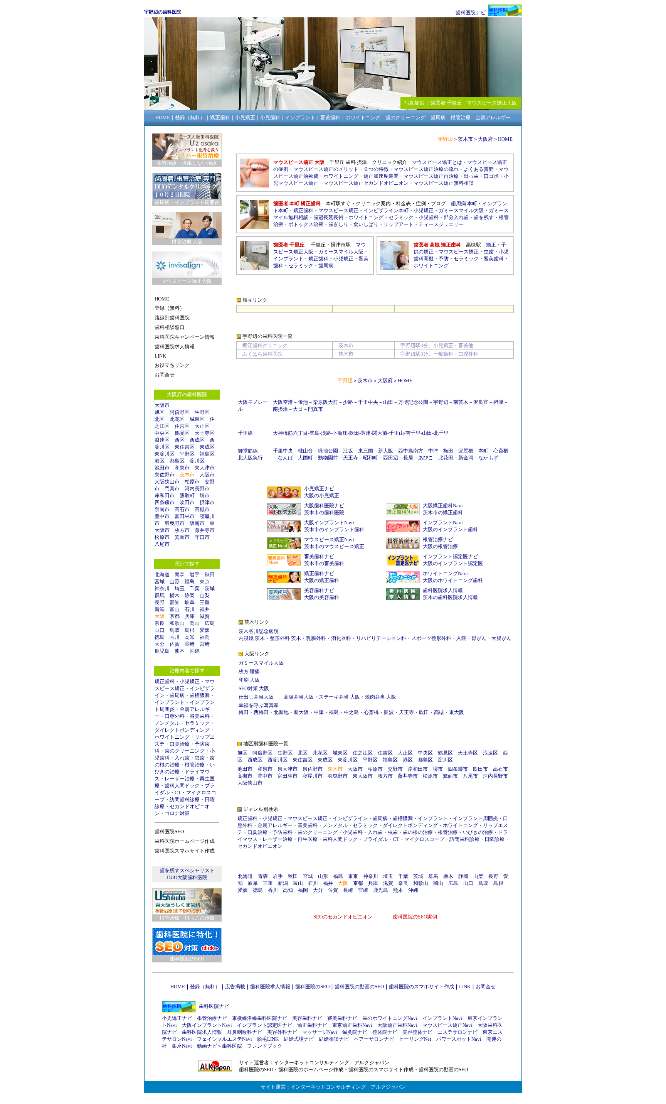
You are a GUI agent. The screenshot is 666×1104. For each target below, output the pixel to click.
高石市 (182, 509)
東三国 (365, 451)
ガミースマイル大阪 (461, 210)
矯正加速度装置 (381, 176)
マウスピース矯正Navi (329, 539)
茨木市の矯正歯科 (443, 512)
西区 (180, 440)
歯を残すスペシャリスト (187, 870)
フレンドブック (264, 1046)
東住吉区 (185, 447)
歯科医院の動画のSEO (359, 986)
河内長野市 (197, 488)
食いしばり (365, 224)
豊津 (366, 433)
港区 (160, 461)
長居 (408, 458)
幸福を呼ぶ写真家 (259, 705)
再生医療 (308, 839)
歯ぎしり (338, 224)
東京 (205, 581)
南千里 (412, 433)
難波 (389, 712)
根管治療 (195, 765)
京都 (175, 616)
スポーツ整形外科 (431, 638)
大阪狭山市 (167, 481)
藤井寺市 (205, 530)
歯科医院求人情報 (443, 590)
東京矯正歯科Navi (352, 1025)
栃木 (175, 595)
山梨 (205, 595)
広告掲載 (235, 986)
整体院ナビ (384, 1032)
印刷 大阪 (249, 680)
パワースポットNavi (458, 1039)
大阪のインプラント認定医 (453, 563)
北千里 (441, 433)
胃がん (478, 638)
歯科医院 (232, 1046)
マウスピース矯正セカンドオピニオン (366, 183)
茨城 (210, 588)
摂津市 (207, 502)
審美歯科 (200, 716)
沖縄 (195, 651)
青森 (180, 574)
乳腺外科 (316, 638)
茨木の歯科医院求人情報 (450, 597)
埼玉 (180, 588)
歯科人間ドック (182, 785)
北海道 (162, 574)
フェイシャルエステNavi (224, 1039)
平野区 (187, 454)
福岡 (205, 637)
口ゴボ (491, 176)
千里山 (396, 433)
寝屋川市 (313, 776)
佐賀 (175, 644)
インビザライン (350, 818)
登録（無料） (205, 986)
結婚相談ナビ (334, 1039)
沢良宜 (480, 402)
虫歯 (200, 758)
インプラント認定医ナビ (450, 556)
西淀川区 (277, 760)
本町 (483, 451)
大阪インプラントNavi (329, 522)
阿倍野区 (180, 412)
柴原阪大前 (325, 402)
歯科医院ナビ (471, 12)
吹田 (354, 433)
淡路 (326, 433)
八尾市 (162, 544)
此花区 (177, 419)
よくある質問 (479, 169)
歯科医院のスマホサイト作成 (421, 986)
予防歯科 (282, 832)
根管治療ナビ (438, 539)
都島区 (177, 461)
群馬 (160, 595)
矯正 (491, 245)
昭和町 (370, 458)
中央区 (162, 433)
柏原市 (192, 481)
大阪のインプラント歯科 (450, 529)
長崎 (190, 644)
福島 (190, 581)
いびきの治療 (478, 832)
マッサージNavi (319, 1032)
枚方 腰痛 (249, 671)
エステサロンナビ (457, 1032)
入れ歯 (182, 758)
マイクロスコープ (424, 839)
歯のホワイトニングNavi (389, 1018)
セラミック (197, 723)
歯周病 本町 (464, 203)
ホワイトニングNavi (445, 573)
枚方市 (182, 530)
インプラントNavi (443, 522)
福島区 (207, 454)
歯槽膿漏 (200, 695)
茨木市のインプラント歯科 (334, 529)
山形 (175, 581)
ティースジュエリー (441, 224)
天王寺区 (205, 433)
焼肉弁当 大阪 (380, 697)
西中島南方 (410, 451)
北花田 (445, 458)
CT (178, 792)
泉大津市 (205, 468)
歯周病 (177, 695)
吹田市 (187, 502)
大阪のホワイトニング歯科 (453, 580)
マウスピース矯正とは (437, 162)
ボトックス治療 (305, 224)
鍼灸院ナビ (354, 1032)
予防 (444, 259)
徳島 (160, 637)
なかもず (488, 458)
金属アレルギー (275, 825)
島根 (190, 630)
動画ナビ (207, 1046)
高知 (190, 637)
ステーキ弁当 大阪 (339, 697)
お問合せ (486, 986)
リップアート (398, 224)
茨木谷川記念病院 (259, 631)
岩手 (195, 574)
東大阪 (456, 712)
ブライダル (375, 839)
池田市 (162, 468)
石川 (190, 609)
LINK (465, 986)
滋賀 (205, 616)
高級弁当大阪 (299, 697)
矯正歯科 (165, 681)
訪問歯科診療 (185, 799)
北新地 (281, 712)
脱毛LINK (268, 1039)
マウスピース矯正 (338, 210)
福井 (205, 609)
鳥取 (175, 630)
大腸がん (501, 638)
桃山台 (305, 451)
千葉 (195, 588)
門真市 (172, 488)
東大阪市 (363, 776)
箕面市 (182, 537)
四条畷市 (165, 502)
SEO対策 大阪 (254, 688)
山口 (160, 630)
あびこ (425, 458)
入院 (461, 638)
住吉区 (182, 426)
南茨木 (460, 402)
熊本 (180, 651)
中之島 (351, 712)
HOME (505, 139)
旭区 (160, 412)
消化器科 (341, 638)
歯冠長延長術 (328, 217)
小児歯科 (429, 217)
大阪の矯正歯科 (321, 580)
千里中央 (368, 402)
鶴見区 (182, 433)
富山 (175, 609)
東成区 (207, 447)
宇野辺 (440, 402)
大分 (160, 644)
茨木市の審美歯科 (324, 563)
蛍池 (303, 402)
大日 (298, 409)
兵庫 (190, 616)
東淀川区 (165, 454)
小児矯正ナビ (319, 488)
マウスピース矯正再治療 (431, 176)
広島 (210, 623)
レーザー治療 (180, 779)
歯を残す (484, 217)
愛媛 (205, 630)
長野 (160, 602)
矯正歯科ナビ (319, 573)
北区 (160, 419)
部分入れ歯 (456, 217)
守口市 (202, 537)
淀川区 (197, 461)
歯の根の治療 (418, 832)
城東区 (197, 419)
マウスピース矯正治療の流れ (426, 169)
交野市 (395, 769)
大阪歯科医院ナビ (324, 505)
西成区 (197, 440)
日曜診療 (494, 839)
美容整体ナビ (417, 1032)
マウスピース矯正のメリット (325, 169)
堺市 (205, 495)
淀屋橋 (465, 451)
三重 (205, 602)
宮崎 (205, 644)
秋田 (210, 574)
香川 (175, 637)
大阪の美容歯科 (321, 597)
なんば (285, 458)
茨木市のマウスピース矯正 (334, 546)
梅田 (448, 451)
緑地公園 (328, 451)
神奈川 (162, 588)
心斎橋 (500, 451)
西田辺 (390, 458)
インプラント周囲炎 (475, 818)
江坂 (348, 451)
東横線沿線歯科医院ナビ (259, 1018)
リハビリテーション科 (381, 638)
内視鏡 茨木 (252, 638)
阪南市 (197, 523)
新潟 (160, 609)
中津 (433, 451)
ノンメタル (167, 723)
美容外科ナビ (282, 1032)
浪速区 (162, 440)
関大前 (379, 433)
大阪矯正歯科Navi (443, 505)
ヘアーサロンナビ (374, 1039)
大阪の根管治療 (440, 546)
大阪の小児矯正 (321, 495)
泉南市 (162, 509)
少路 (348, 402)
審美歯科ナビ (319, 556)
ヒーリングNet (415, 1039)
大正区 (202, 426)
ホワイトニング (172, 737)
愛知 (175, 602)
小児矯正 (190, 681)
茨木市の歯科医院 (324, 512)
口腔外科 (175, 716)
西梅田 (261, 712)
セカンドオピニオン (260, 846)
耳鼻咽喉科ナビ (244, 1032)
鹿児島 (162, 651)
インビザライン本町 (386, 210)
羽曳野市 (175, 523)
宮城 (160, 581)
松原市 (162, 537)
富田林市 (185, 516)
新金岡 (465, 458)
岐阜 (190, 602)
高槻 (439, 712)
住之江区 (363, 753)
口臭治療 (180, 744)
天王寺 (350, 458)
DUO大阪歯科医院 (187, 877)
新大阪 (385, 451)
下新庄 (340, 433)
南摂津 (280, 409)
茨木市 (187, 475)
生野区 (202, 412)
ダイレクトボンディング (182, 730)
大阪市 (162, 405)
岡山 (195, 623)
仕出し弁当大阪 (256, 697)
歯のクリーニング (185, 751)
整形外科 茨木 (285, 638)
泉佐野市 (165, 475)
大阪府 (485, 139)
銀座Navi (182, 1046)
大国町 (305, 458)
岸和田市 (165, 495)
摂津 (498, 402)
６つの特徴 (375, 169)
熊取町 (187, 495)
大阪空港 (283, 402)
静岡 (190, 595)
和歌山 (177, 623)
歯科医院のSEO (312, 986)
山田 (388, 402)
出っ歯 (471, 176)
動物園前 (328, 458)
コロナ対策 (177, 813)
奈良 (160, 623)
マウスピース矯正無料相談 (444, 183)
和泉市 (182, 468)
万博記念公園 (413, 402)
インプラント (170, 702)
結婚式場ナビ (299, 1039)
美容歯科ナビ (319, 590)
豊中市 (162, 516)
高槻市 (202, 509)
